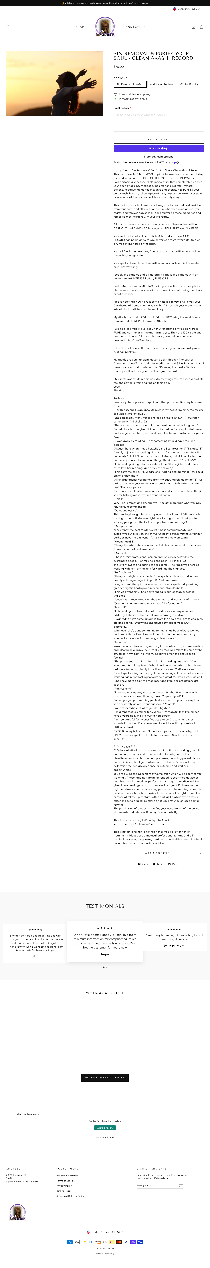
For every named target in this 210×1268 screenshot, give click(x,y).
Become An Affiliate (67, 1175)
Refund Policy (63, 1190)
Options (121, 78)
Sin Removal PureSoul (130, 84)
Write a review (105, 1127)
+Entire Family (188, 84)
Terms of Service (65, 1180)
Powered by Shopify (105, 1253)
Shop (80, 27)
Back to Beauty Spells (107, 1077)
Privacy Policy (64, 1185)
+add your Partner (162, 84)
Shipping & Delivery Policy (70, 1196)
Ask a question (158, 853)
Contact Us (136, 27)
